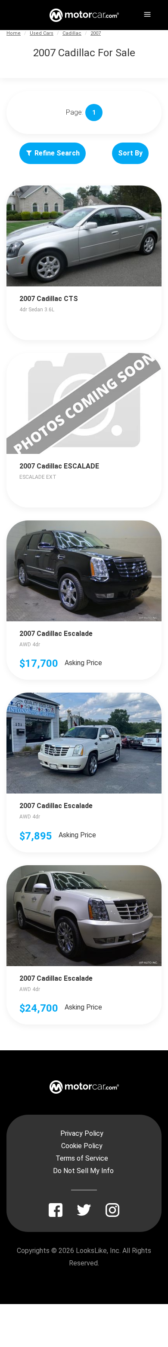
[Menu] (146, 13)
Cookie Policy (82, 1146)
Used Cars (41, 33)
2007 (95, 33)
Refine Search (57, 153)
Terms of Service (82, 1158)
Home (13, 33)
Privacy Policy (81, 1133)
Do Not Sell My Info (83, 1171)
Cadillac (71, 33)
